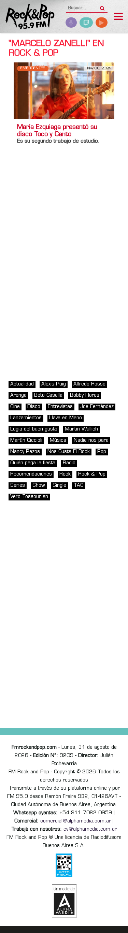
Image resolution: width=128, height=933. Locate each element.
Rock (65, 474)
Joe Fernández (97, 406)
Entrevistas (60, 406)
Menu (118, 17)
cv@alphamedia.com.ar (90, 829)
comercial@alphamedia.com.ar (75, 821)
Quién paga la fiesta (32, 463)
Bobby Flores (84, 395)
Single (59, 485)
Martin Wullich (81, 429)
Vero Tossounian (29, 496)
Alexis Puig (53, 384)
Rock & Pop (91, 474)
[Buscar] (102, 6)
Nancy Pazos (25, 451)
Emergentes (32, 68)
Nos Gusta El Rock (68, 451)
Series (17, 485)
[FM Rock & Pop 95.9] (27, 17)
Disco (33, 406)
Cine (15, 406)
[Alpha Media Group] (64, 901)
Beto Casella (48, 395)
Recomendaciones (31, 474)
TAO (79, 485)
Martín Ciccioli (26, 440)
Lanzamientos (26, 418)
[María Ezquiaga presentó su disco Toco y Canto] (64, 91)
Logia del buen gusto (33, 429)
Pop (101, 451)
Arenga (18, 395)
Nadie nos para (91, 440)
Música (58, 440)
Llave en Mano (65, 418)
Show (38, 485)
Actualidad (22, 384)
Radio (69, 463)
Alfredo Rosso (89, 384)
